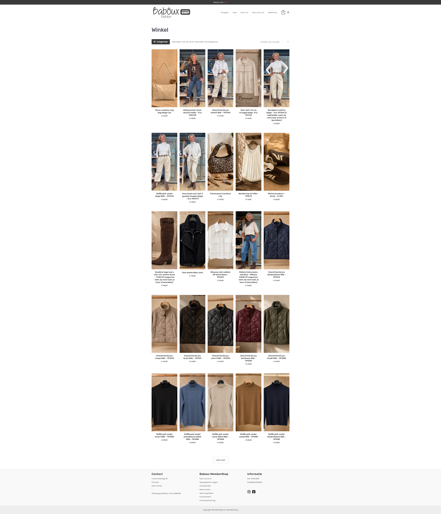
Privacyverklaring (207, 500)
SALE (226, 2)
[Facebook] (254, 491)
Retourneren (205, 489)
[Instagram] (249, 491)
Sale (235, 12)
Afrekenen (272, 12)
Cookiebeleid (205, 497)
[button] (288, 12)
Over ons (244, 12)
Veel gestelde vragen (208, 482)
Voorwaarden (205, 486)
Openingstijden (206, 493)
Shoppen (225, 12)
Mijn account (258, 12)
